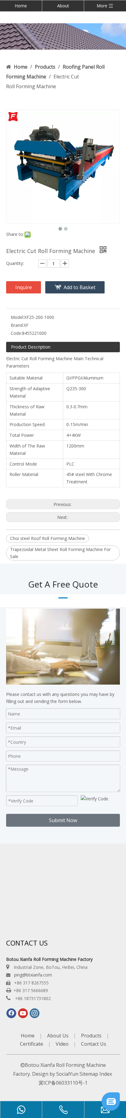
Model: (17, 317)
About (63, 6)
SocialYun (67, 1074)
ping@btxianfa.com (33, 975)
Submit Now (63, 820)
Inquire (23, 287)
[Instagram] (34, 1013)
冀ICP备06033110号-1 (63, 1082)
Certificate (31, 1044)
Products (91, 1035)
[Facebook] (11, 1013)
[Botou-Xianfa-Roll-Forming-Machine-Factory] (63, 36)
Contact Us (93, 1044)
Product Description (30, 347)
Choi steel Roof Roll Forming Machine (47, 538)
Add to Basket (79, 287)
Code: (16, 333)
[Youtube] (23, 1013)
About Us (58, 1035)
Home (21, 6)
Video (62, 1044)
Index (105, 1074)
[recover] (111, 1109)
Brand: (17, 325)
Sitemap (89, 1074)
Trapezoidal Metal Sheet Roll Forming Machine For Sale (60, 553)
